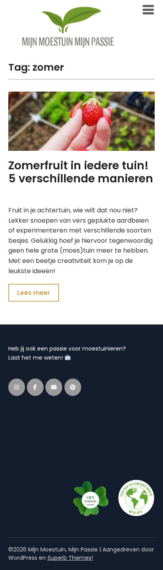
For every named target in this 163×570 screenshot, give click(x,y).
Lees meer (33, 292)
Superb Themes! (70, 558)
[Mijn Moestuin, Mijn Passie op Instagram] (16, 387)
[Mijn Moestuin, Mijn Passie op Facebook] (35, 387)
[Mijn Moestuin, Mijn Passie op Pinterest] (72, 387)
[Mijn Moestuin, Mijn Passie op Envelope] (53, 387)
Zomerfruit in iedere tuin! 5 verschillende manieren (80, 172)
